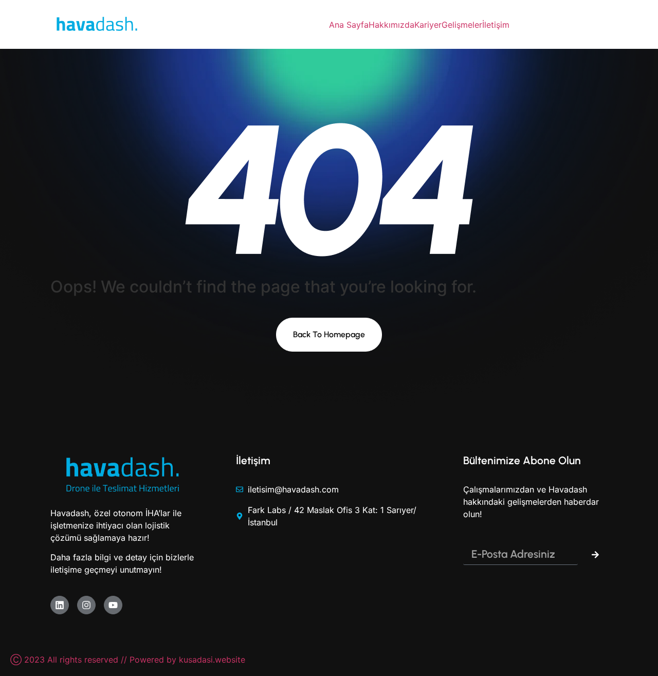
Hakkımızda (391, 25)
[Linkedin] (59, 605)
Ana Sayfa (349, 25)
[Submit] (595, 554)
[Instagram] (86, 605)
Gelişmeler (462, 25)
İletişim (495, 25)
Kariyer (428, 25)
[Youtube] (113, 605)
